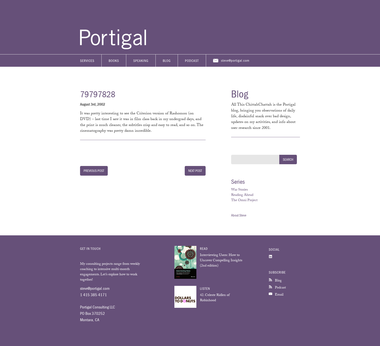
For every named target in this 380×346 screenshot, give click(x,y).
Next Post (195, 170)
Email (278, 295)
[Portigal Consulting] (113, 48)
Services (87, 60)
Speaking (140, 60)
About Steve (238, 215)
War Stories (239, 190)
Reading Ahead (242, 195)
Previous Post (94, 170)
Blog (167, 60)
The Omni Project (244, 201)
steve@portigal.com (235, 60)
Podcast (192, 60)
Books (114, 60)
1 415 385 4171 (93, 294)
